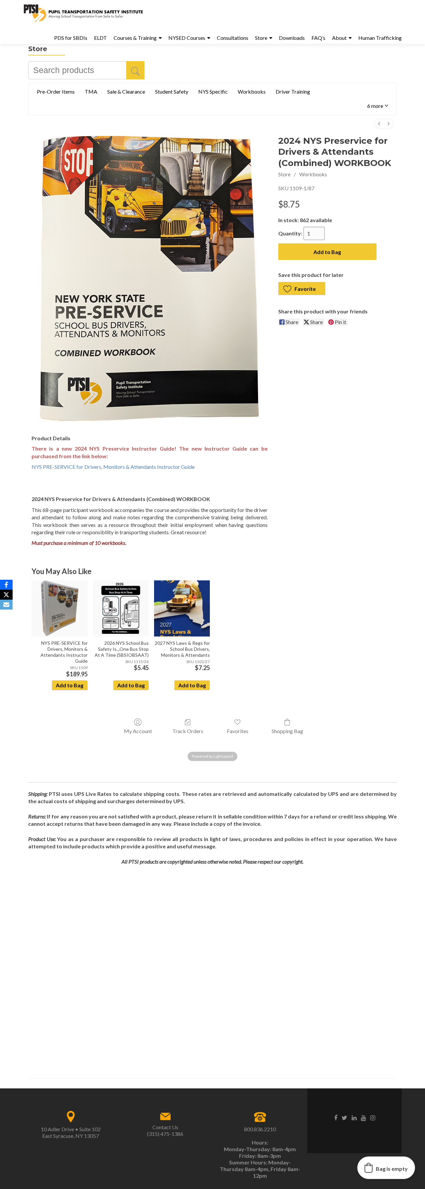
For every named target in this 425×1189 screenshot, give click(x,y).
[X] (6, 595)
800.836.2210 (260, 1129)
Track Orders (187, 731)
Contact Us (165, 1127)
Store (261, 38)
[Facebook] (6, 585)
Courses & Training (135, 38)
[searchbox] (86, 70)
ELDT (100, 38)
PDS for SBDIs (70, 38)
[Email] (6, 605)
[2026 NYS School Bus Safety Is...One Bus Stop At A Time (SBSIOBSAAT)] (121, 608)
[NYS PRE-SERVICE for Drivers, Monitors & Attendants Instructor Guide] (59, 608)
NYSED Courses (186, 38)
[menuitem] (379, 123)
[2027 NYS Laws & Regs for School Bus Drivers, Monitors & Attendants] (182, 608)
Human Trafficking (380, 38)
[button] (377, 106)
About (339, 38)
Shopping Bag (287, 731)
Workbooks (313, 174)
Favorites (237, 731)
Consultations (232, 38)
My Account (138, 731)
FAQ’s (318, 38)
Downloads (292, 38)
